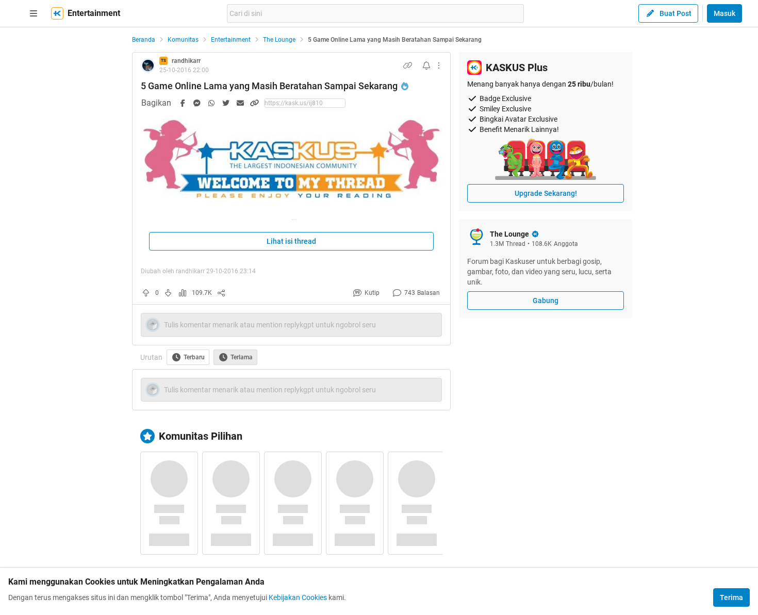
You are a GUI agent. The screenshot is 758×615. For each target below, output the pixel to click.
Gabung (545, 300)
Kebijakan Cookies (298, 597)
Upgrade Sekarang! (546, 193)
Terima (731, 597)
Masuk (724, 13)
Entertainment (231, 39)
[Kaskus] (57, 13)
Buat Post (675, 13)
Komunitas (183, 39)
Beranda (143, 39)
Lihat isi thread (291, 241)
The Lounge (279, 39)
